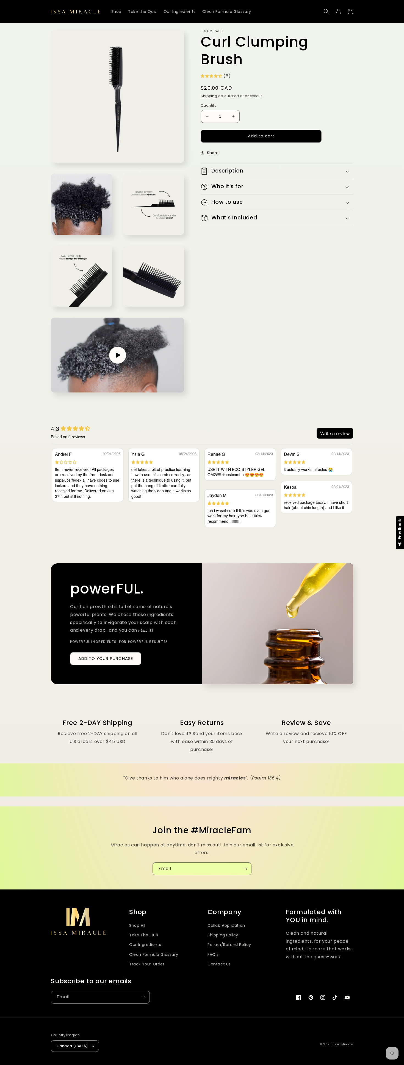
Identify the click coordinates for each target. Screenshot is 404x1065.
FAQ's (213, 954)
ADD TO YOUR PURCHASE (105, 658)
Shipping (209, 96)
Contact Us (219, 964)
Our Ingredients (145, 944)
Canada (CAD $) (72, 1046)
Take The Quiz (144, 935)
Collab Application (226, 925)
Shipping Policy (222, 935)
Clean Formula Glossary (153, 954)
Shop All (137, 925)
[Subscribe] (245, 868)
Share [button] (213, 153)
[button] (326, 11)
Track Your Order (147, 964)
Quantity (208, 105)
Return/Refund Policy (229, 944)
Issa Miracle (343, 1044)
